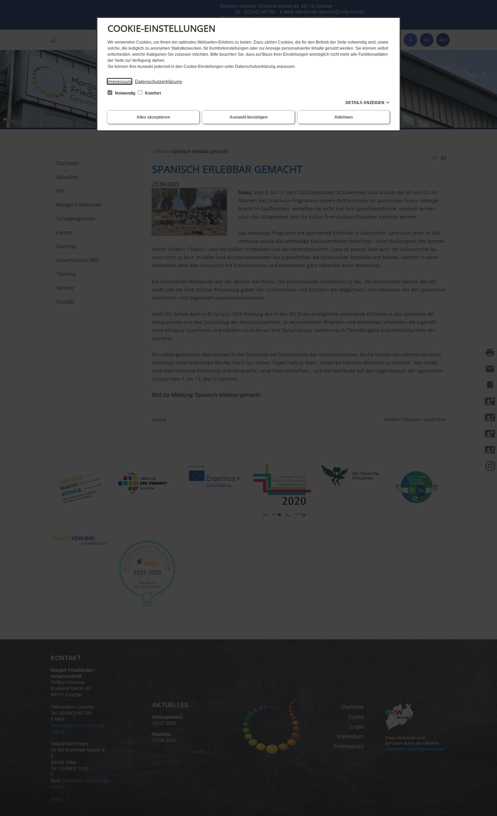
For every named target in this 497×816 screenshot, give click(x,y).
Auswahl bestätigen (248, 117)
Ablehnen (343, 117)
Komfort (152, 93)
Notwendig (125, 93)
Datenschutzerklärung (158, 81)
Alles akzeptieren (153, 117)
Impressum (120, 81)
